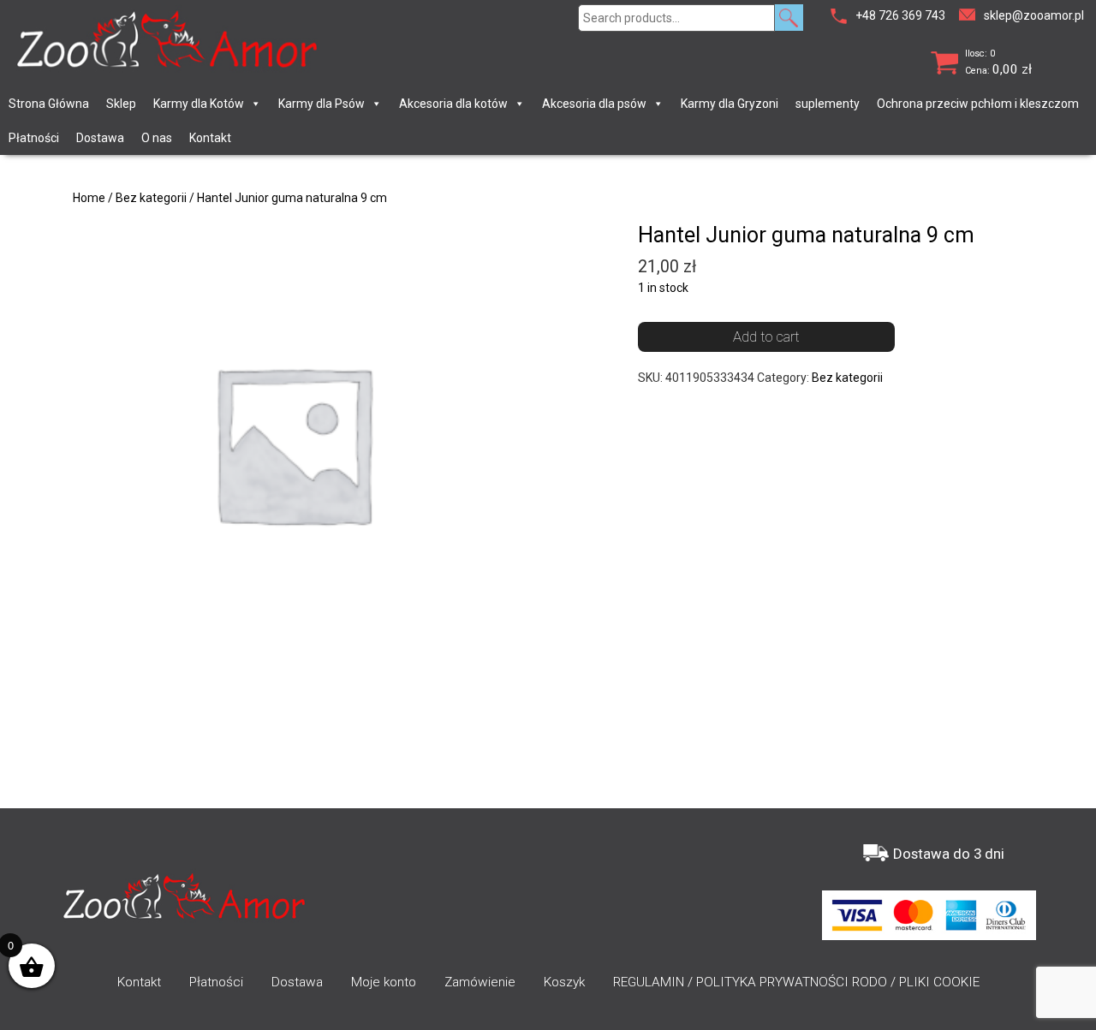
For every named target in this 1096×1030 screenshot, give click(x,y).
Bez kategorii (151, 198)
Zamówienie (479, 982)
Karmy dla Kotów (198, 103)
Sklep (121, 103)
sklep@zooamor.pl (1034, 15)
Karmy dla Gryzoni (729, 103)
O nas (156, 138)
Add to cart (766, 336)
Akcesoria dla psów (594, 103)
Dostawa (100, 138)
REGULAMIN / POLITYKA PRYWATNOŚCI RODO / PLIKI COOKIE (796, 982)
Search (789, 17)
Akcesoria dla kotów (453, 103)
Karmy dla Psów (321, 103)
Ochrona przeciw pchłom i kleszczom (978, 103)
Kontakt (210, 138)
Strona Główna (49, 103)
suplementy (827, 103)
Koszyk (564, 982)
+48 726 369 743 (900, 15)
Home (89, 198)
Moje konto (383, 982)
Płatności (34, 138)
